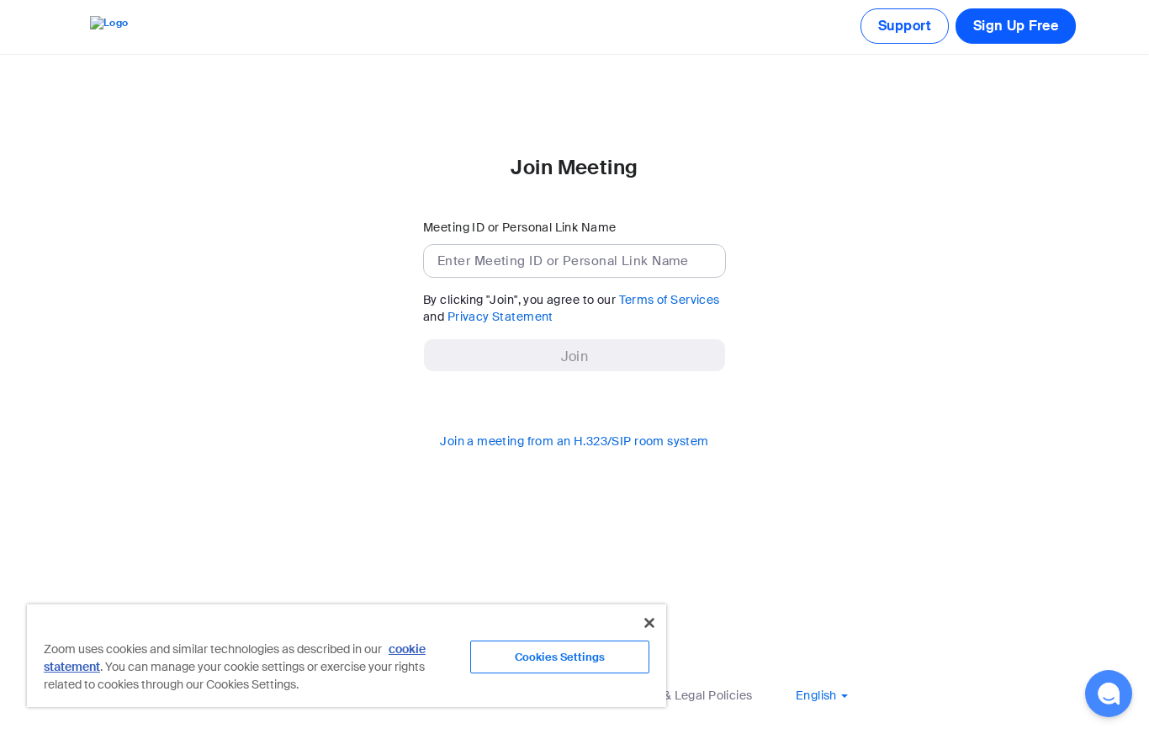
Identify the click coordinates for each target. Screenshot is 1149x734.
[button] (822, 695)
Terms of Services (669, 299)
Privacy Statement (500, 316)
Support (904, 26)
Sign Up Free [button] (1015, 26)
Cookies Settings (560, 657)
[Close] (649, 623)
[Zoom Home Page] (108, 26)
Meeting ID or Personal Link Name (519, 227)
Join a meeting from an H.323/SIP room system (574, 441)
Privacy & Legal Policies (684, 695)
